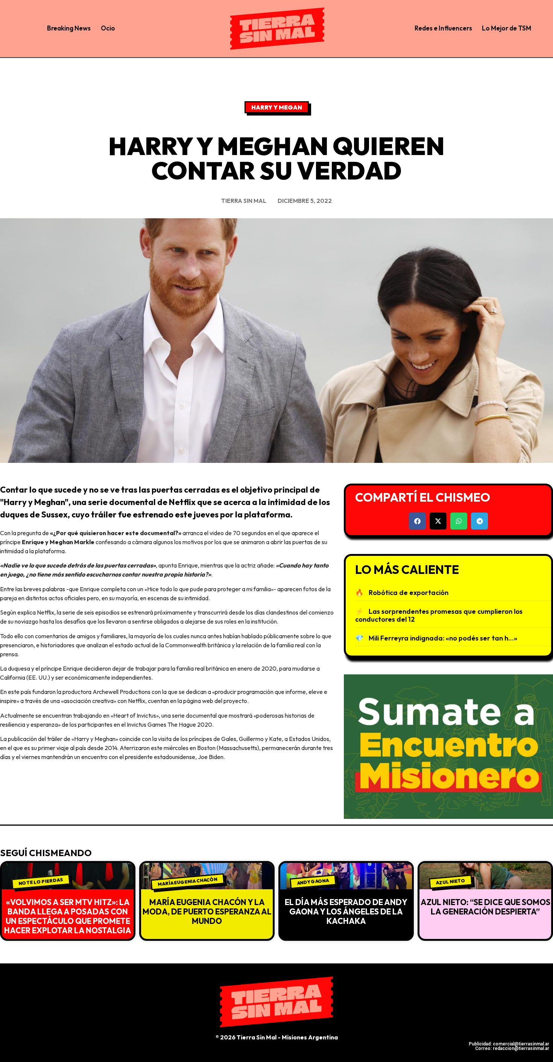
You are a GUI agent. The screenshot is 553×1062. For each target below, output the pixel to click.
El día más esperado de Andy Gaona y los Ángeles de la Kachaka (346, 911)
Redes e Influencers (443, 28)
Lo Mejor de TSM (506, 28)
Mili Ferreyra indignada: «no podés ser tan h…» (443, 638)
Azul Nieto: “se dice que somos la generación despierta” (485, 906)
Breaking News (69, 28)
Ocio (108, 28)
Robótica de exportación (408, 592)
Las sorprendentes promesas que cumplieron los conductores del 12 (439, 615)
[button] (417, 521)
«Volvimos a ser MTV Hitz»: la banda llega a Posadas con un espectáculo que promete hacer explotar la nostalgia (67, 916)
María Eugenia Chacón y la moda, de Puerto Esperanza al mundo (207, 911)
